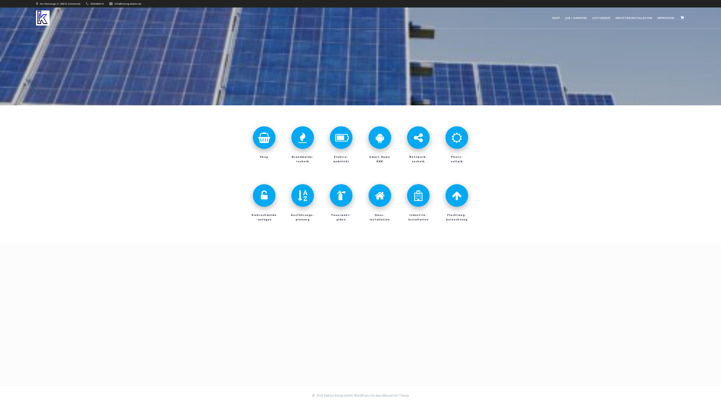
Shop (556, 18)
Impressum (665, 18)
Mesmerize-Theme (395, 395)
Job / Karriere (576, 18)
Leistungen (601, 18)
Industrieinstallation (633, 18)
